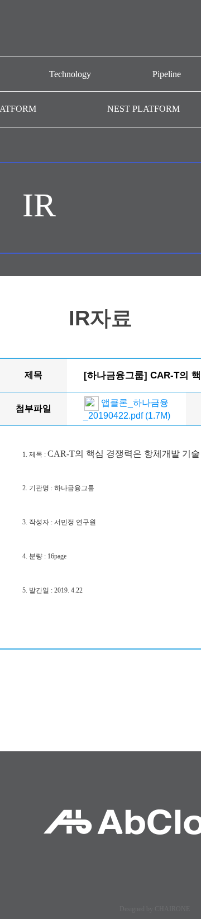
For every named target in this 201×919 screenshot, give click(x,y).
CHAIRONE (172, 909)
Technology (70, 74)
